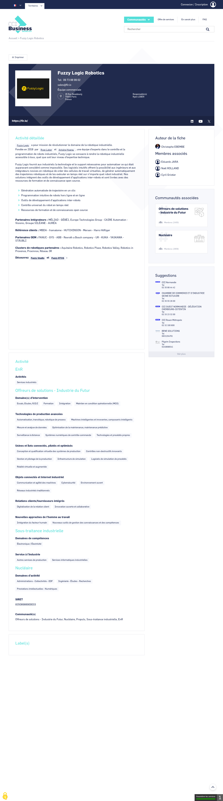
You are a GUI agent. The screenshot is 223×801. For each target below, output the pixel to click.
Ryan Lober (46, 150)
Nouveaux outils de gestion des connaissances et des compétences (86, 523)
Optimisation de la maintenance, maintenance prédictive (80, 427)
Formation (49, 403)
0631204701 (167, 336)
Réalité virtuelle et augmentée (32, 467)
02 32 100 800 (168, 325)
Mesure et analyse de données (32, 427)
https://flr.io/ (20, 121)
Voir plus (181, 354)
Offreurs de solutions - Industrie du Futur (173, 211)
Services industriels (26, 382)
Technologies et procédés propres (113, 435)
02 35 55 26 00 (168, 301)
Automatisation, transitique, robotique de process (41, 420)
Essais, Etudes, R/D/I (27, 403)
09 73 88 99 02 (71, 80)
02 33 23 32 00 (168, 314)
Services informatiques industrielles (70, 560)
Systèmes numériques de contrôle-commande (68, 435)
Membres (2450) (171, 222)
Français (14, 5)
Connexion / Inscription (194, 4)
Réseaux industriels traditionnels (33, 491)
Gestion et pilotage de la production (34, 459)
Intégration (65, 403)
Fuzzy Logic (23, 145)
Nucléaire (165, 235)
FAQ (205, 19)
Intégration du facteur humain (32, 523)
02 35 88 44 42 (168, 288)
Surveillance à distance (28, 435)
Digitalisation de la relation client (33, 507)
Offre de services (166, 19)
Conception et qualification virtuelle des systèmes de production (48, 451)
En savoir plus (188, 19)
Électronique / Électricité (29, 544)
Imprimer (19, 57)
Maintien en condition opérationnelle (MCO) (97, 403)
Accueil (13, 38)
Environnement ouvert (92, 483)
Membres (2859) (171, 249)
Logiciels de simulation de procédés (109, 459)
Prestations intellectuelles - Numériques (37, 589)
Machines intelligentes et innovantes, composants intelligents (101, 420)
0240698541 (167, 347)
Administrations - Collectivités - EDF (35, 581)
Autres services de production (32, 560)
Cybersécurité (68, 483)
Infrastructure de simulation (71, 459)
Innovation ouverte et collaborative (72, 507)
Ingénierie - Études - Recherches (74, 581)
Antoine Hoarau (66, 150)
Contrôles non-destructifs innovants (104, 451)
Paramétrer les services (205, 796)
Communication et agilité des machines (36, 483)
